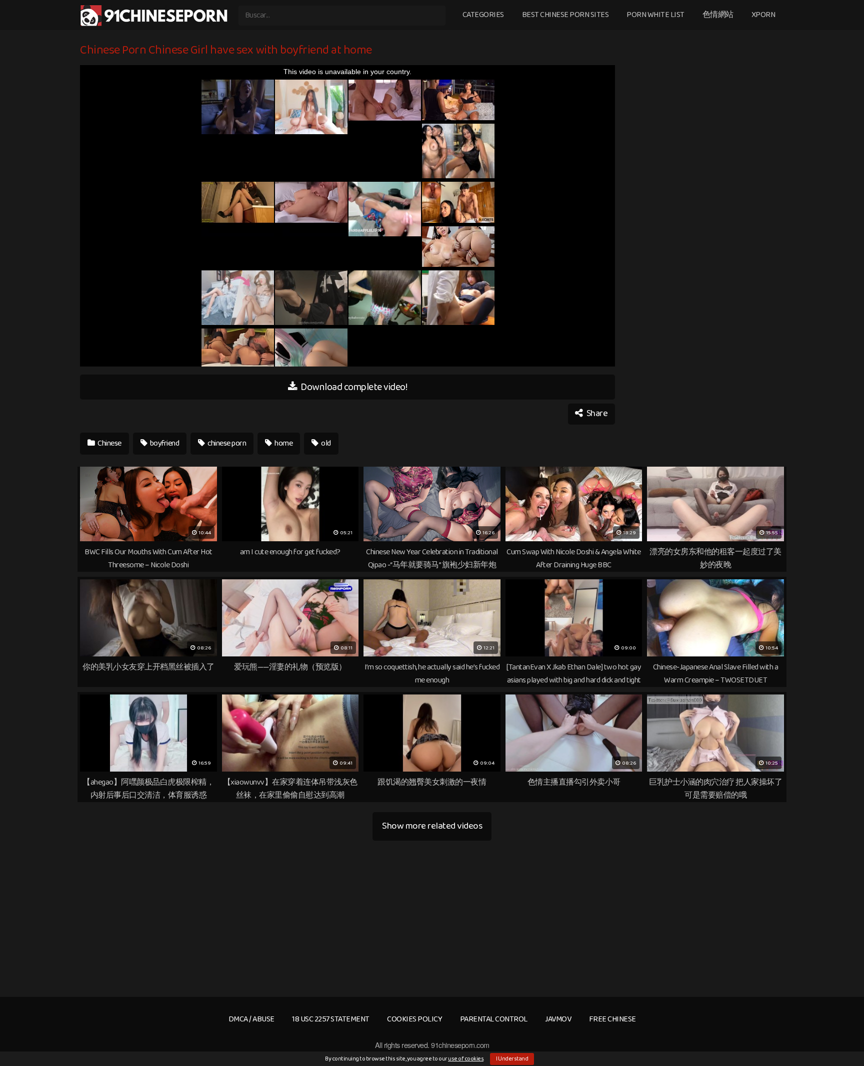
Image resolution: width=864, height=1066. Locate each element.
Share (596, 413)
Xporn (764, 15)
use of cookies (466, 1058)
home (283, 443)
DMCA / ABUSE (251, 1019)
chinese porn (226, 443)
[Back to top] (836, 1034)
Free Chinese (612, 1019)
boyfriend (163, 443)
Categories (483, 15)
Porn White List (655, 15)
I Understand (512, 1058)
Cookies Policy (414, 1019)
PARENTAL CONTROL (494, 1019)
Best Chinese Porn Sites (565, 15)
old (325, 443)
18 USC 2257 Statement (331, 1019)
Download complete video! (353, 387)
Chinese (109, 443)
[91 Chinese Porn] (155, 15)
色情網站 (718, 15)
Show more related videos (432, 826)
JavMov (558, 1019)
